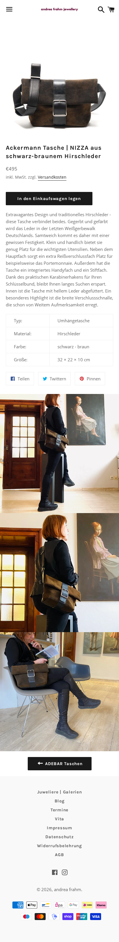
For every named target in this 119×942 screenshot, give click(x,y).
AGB (59, 854)
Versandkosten (52, 177)
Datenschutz (59, 836)
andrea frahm (67, 889)
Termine (59, 810)
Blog (60, 801)
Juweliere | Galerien (59, 792)
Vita (59, 818)
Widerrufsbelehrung (59, 845)
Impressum (59, 827)
